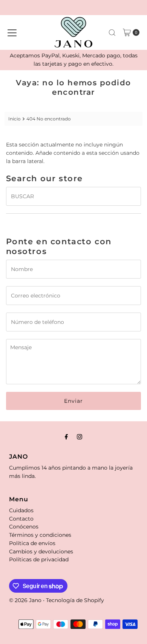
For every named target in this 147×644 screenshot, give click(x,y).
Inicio (14, 119)
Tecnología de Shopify (75, 600)
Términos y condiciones (40, 535)
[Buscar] (112, 32)
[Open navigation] (12, 32)
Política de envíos (32, 543)
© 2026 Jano (25, 600)
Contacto (21, 519)
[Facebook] (66, 437)
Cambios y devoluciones (41, 551)
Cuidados (21, 510)
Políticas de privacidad (39, 559)
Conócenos (23, 527)
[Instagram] (79, 437)
